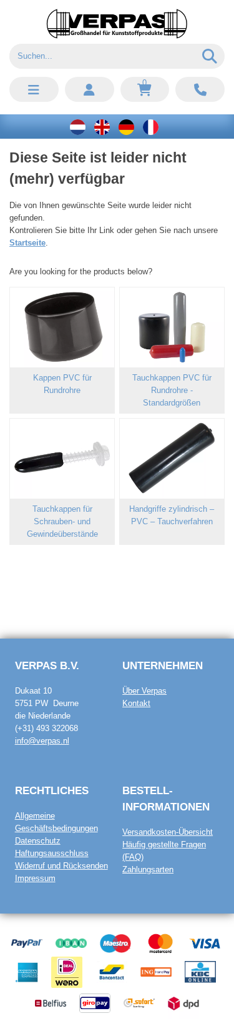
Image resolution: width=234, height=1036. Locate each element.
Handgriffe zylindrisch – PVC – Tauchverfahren (171, 515)
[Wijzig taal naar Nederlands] (77, 126)
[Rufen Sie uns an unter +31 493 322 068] (200, 89)
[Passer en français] (150, 126)
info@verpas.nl (42, 740)
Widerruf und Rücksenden (61, 865)
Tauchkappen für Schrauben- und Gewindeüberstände (62, 521)
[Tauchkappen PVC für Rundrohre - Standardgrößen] (172, 327)
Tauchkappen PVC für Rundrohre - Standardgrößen (172, 390)
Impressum (35, 878)
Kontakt (136, 703)
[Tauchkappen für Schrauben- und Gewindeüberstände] (62, 459)
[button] (34, 89)
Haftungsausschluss (52, 853)
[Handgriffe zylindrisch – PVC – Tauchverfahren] (172, 459)
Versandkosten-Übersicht (167, 832)
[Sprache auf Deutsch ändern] (126, 126)
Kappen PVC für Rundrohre (62, 384)
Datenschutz (38, 840)
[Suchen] (210, 56)
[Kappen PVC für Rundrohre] (62, 327)
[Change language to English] (102, 126)
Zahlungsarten (147, 869)
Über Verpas (144, 690)
